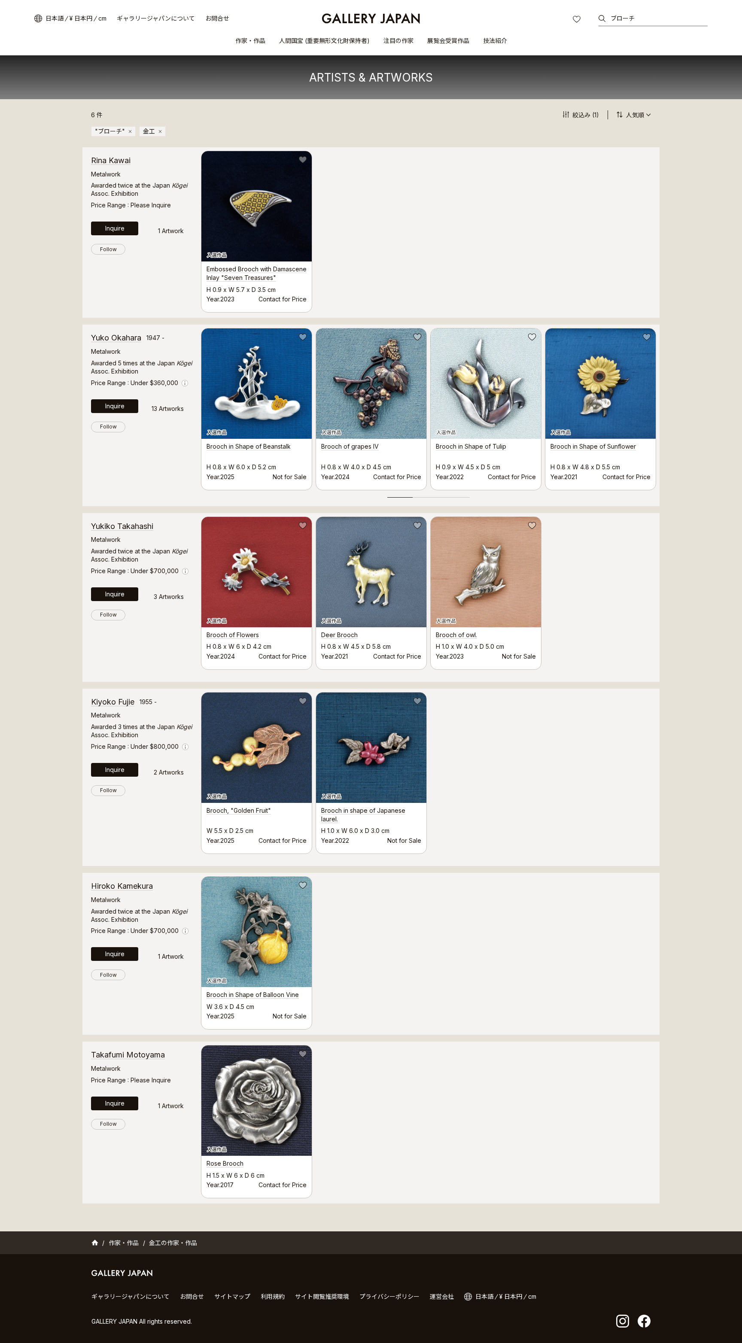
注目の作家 (398, 40)
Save (302, 161)
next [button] (659, 409)
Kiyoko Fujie (112, 701)
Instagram (622, 1321)
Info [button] (185, 383)
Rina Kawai (111, 160)
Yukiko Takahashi (122, 526)
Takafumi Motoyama (128, 1054)
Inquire (115, 228)
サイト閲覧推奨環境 (322, 1296)
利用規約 (273, 1296)
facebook (644, 1321)
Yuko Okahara (116, 337)
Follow (108, 249)
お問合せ (217, 18)
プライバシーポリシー (389, 1296)
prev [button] (201, 409)
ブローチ (623, 18)
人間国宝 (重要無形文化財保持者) (324, 40)
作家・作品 (250, 40)
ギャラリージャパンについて (156, 18)
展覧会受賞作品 (448, 40)
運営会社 (442, 1296)
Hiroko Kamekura (122, 885)
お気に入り (577, 20)
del (130, 131)
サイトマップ (232, 1296)
